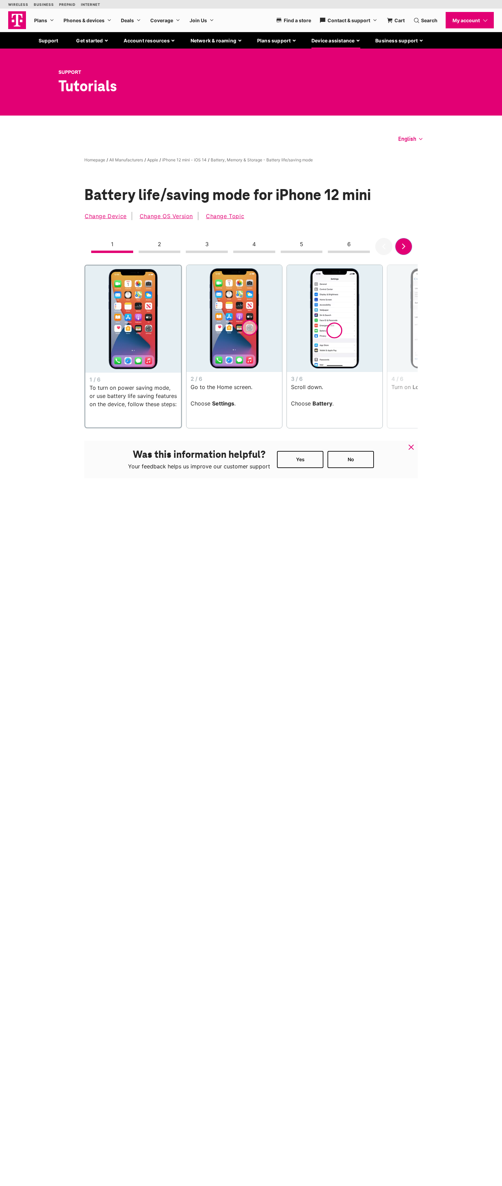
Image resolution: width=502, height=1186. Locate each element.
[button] (92, 41)
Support (48, 40)
